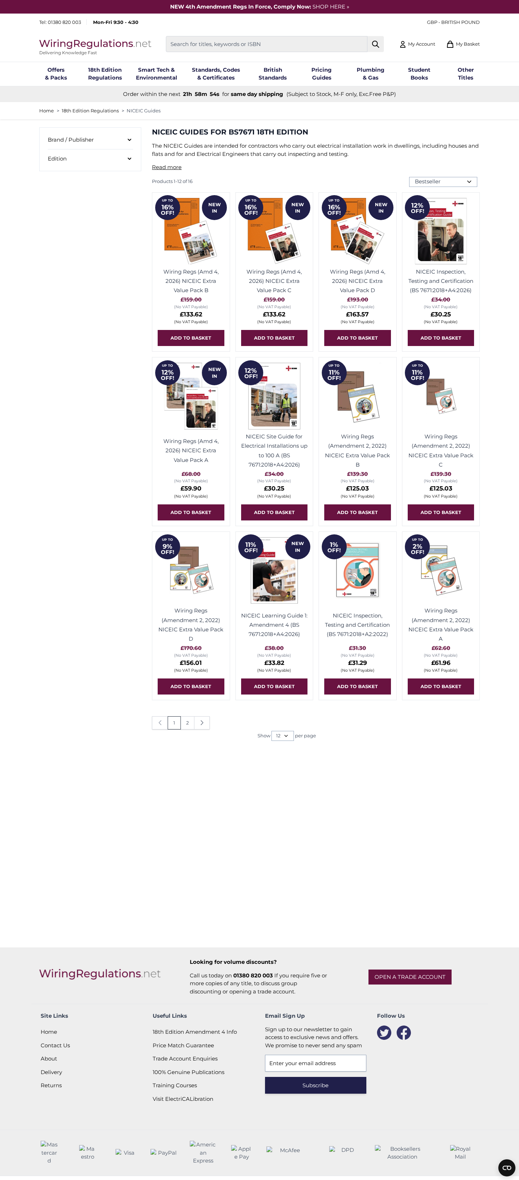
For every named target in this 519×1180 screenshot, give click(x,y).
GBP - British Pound (453, 22)
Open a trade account (410, 976)
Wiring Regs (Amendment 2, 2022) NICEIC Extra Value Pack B (357, 450)
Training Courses (175, 1085)
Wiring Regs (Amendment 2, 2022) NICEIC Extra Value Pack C (440, 450)
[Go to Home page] (95, 44)
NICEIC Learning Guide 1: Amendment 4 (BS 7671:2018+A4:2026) (274, 625)
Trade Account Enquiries (185, 1058)
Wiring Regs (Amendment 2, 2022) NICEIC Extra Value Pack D (190, 624)
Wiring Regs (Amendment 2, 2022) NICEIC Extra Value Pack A (440, 624)
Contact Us (55, 1045)
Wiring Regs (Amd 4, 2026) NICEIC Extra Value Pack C (274, 281)
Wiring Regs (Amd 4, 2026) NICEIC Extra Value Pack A (191, 450)
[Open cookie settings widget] (506, 1167)
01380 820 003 (64, 22)
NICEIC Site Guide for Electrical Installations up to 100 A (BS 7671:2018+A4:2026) (274, 450)
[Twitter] (384, 1033)
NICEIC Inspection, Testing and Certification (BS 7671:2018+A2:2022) (357, 625)
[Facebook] (404, 1033)
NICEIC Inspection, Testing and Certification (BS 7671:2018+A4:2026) (440, 281)
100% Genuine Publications (188, 1072)
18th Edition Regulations (90, 110)
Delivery (51, 1072)
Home (46, 110)
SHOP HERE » (330, 6)
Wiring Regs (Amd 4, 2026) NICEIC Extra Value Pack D (357, 281)
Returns (51, 1085)
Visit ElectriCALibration (183, 1098)
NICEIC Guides (144, 110)
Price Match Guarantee (183, 1045)
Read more (167, 167)
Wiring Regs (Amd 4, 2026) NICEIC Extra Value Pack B (191, 281)
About (49, 1058)
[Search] (375, 44)
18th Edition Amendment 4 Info (195, 1031)
